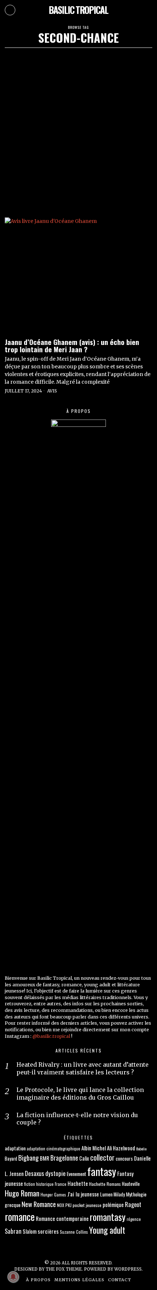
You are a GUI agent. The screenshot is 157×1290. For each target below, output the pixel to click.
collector (102, 1157)
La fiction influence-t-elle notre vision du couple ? (77, 1118)
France (60, 1184)
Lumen (106, 1194)
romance (20, 1216)
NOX (60, 1205)
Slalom (30, 1231)
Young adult (107, 1229)
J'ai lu (73, 1194)
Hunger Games (53, 1194)
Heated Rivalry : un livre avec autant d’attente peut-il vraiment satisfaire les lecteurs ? (82, 1068)
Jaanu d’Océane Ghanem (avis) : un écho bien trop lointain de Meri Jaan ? (72, 345)
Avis (52, 391)
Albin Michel (93, 1148)
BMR (44, 1158)
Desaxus (34, 1173)
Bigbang (28, 1157)
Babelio (141, 1148)
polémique (113, 1205)
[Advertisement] (78, 130)
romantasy (108, 1216)
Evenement (76, 1173)
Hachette (78, 1183)
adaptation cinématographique (53, 1148)
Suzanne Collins (74, 1232)
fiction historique (39, 1184)
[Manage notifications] (13, 1277)
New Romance (39, 1204)
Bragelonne (64, 1157)
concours (124, 1158)
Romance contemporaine (62, 1218)
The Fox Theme (64, 1269)
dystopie (55, 1173)
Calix (84, 1158)
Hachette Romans (105, 1183)
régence (134, 1219)
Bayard (11, 1158)
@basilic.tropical (51, 1036)
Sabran (13, 1231)
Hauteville (131, 1183)
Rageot (133, 1204)
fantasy (101, 1171)
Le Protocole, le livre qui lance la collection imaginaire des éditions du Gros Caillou (80, 1093)
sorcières (48, 1231)
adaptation (15, 1148)
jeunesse (90, 1194)
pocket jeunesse (87, 1205)
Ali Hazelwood (121, 1148)
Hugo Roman (22, 1193)
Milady (119, 1194)
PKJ (68, 1205)
